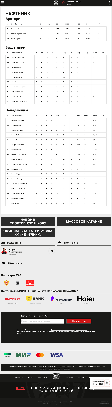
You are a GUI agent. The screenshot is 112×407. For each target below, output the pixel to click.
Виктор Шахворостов (18, 179)
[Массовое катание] (84, 221)
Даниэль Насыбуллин (19, 164)
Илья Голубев (16, 38)
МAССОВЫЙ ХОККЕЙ (56, 391)
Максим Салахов (17, 67)
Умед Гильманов (17, 130)
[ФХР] (6, 283)
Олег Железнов (17, 77)
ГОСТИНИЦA (85, 388)
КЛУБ (30, 377)
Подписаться (79, 321)
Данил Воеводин (17, 125)
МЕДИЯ (81, 377)
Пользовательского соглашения (62, 330)
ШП (72, 53)
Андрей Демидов (17, 145)
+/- (57, 53)
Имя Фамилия (16, 24)
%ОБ (87, 24)
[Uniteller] (7, 355)
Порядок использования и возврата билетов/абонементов (32, 366)
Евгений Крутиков (17, 174)
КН (57, 24)
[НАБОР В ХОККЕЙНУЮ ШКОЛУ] (28, 221)
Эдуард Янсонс (17, 96)
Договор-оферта (67, 366)
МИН (67, 24)
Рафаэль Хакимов (17, 29)
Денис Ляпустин (17, 169)
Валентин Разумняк (18, 188)
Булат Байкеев (16, 135)
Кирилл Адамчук (17, 91)
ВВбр (86, 53)
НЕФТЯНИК (42, 377)
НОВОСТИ (19, 377)
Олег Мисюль (16, 82)
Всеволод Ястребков (18, 154)
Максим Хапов (16, 149)
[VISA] (56, 355)
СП (103, 53)
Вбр (78, 53)
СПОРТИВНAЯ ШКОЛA (50, 388)
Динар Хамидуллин (18, 57)
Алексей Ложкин (18, 72)
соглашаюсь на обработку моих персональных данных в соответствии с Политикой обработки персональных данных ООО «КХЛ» (56, 331)
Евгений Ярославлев (18, 34)
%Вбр (95, 53)
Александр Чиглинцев (19, 183)
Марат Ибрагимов (17, 198)
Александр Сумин (18, 62)
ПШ (48, 24)
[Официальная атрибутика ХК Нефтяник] (28, 233)
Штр (64, 53)
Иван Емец (15, 203)
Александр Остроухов (19, 101)
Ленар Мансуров (17, 140)
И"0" (99, 24)
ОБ (79, 24)
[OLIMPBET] (30, 283)
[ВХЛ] (17, 283)
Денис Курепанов (17, 193)
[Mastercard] (40, 355)
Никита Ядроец (16, 159)
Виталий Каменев (17, 120)
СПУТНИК (69, 377)
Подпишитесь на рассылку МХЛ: (34, 316)
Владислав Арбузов (19, 87)
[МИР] (23, 355)
